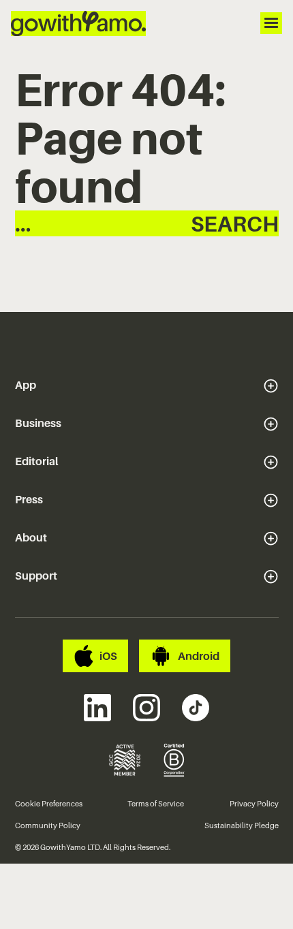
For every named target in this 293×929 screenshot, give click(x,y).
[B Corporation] (175, 760)
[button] (147, 385)
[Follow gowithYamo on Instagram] (146, 707)
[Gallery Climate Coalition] (125, 760)
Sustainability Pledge (241, 825)
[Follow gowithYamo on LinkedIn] (97, 707)
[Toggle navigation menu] (271, 23)
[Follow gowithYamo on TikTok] (195, 707)
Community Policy (47, 825)
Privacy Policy (254, 803)
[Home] (78, 23)
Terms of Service (155, 803)
